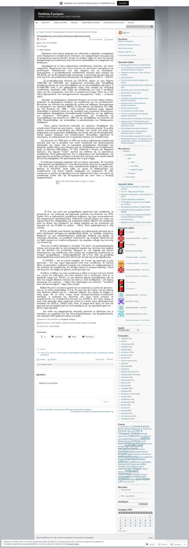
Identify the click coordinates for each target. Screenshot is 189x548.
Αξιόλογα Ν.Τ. (45, 22)
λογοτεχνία (124, 413)
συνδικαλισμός (139, 476)
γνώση (121, 443)
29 (150, 526)
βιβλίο (145, 438)
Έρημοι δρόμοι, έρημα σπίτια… (131, 93)
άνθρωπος (134, 436)
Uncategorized (126, 419)
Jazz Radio (134, 166)
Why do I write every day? (130, 108)
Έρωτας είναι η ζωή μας (125, 48)
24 (125, 526)
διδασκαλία (148, 443)
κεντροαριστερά (102, 352)
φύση (123, 363)
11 (130, 520)
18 (130, 523)
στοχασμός (143, 474)
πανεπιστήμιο (125, 344)
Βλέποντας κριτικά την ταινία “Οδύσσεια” (135, 90)
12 (135, 520)
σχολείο (123, 358)
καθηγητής (137, 454)
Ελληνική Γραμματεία (128, 372)
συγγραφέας (124, 476)
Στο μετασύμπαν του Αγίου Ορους (132, 111)
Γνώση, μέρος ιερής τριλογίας (127, 55)
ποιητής (121, 472)
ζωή (131, 451)
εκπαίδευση (88, 352)
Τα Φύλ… (147, 270)
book (122, 341)
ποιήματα (124, 350)
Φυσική (144, 434)
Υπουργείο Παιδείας (129, 433)
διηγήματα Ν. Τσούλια (128, 394)
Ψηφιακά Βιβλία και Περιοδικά (91, 22)
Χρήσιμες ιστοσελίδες (60, 22)
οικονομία (122, 464)
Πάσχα (129, 431)
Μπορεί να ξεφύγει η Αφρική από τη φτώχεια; (136, 136)
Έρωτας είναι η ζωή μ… (132, 276)
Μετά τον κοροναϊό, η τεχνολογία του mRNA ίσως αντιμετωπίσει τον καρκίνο (65, 409)
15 (150, 520)
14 (145, 520)
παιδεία (143, 464)
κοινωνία (124, 411)
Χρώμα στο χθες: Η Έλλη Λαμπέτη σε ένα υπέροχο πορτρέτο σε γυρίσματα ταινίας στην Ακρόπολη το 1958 (136, 124)
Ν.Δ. (47, 352)
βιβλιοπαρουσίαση (125, 441)
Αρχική (37, 23)
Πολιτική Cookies (73, 544)
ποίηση (144, 469)
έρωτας (148, 436)
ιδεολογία (144, 452)
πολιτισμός (124, 352)
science (122, 426)
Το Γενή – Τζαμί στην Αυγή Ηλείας (132, 192)
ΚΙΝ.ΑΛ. (121, 429)
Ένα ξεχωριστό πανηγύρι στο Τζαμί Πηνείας (136, 65)
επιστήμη (124, 397)
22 (150, 523)
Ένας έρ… (147, 320)
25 (130, 526)
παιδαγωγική (135, 464)
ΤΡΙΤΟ (133, 162)
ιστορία (123, 408)
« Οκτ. (120, 531)
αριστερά (65, 352)
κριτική (140, 457)
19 (135, 523)
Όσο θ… (133, 282)
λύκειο (142, 459)
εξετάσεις (142, 449)
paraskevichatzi (130, 251)
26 (135, 526)
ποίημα (136, 468)
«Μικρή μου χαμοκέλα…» (126, 52)
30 (120, 528)
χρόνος (124, 482)
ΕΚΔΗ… (145, 307)
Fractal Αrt (131, 173)
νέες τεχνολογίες (126, 416)
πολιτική (48, 32)
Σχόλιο (106, 401)
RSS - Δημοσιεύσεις (128, 496)
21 (145, 523)
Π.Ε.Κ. (150, 429)
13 (140, 520)
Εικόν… (144, 257)
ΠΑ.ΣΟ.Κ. (53, 352)
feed (126, 32)
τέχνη (133, 479)
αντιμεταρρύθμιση (74, 352)
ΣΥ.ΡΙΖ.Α (59, 352)
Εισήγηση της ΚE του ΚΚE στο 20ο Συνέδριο (136, 222)
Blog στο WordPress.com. (45, 537)
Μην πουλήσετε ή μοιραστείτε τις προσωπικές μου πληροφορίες (73, 537)
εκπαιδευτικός (125, 402)
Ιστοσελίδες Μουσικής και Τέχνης (113, 22)
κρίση (134, 456)
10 (125, 520)
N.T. (126, 232)
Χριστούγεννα (123, 436)
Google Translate (137, 170)
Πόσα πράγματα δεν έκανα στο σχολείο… (135, 128)
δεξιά (82, 352)
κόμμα (94, 352)
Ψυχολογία (124, 377)
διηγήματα (124, 391)
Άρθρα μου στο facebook (125, 41)
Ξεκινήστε (123, 3)
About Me (131, 22)
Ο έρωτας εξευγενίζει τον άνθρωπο (133, 199)
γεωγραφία (124, 388)
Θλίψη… (133, 244)
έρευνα (142, 436)
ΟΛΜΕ (145, 429)
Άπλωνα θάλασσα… (128, 77)
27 (140, 526)
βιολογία (124, 386)
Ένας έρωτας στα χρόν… (133, 320)
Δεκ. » (125, 531)
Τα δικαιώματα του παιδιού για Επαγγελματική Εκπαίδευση (91, 412)
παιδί (128, 464)
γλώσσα (143, 441)
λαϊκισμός (111, 352)
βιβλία (123, 383)
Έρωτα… (146, 276)
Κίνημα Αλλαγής (132, 429)
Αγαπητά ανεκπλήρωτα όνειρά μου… (129, 45)
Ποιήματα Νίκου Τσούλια (129, 374)
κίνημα (130, 454)
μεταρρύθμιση (44, 355)
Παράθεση (53, 359)
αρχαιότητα (137, 439)
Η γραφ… (145, 314)
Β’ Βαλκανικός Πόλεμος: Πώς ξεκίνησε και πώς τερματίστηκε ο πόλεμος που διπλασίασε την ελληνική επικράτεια (137, 141)
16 (120, 523)
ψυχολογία (130, 482)
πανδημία (122, 466)
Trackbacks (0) (99, 359)
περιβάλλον (125, 347)
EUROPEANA (131, 155)
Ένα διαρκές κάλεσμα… (132, 263)
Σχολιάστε (110, 39)
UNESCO (126, 151)
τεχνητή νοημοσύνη (127, 361)
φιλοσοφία (124, 366)
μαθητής (123, 461)
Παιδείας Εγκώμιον (51, 13)
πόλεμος (136, 474)
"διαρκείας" (124, 338)
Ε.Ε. (131, 426)
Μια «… (133, 232)
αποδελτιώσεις (126, 380)
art (119, 426)
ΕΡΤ (129, 159)
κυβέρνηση (148, 457)
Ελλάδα (136, 426)
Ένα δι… (146, 263)
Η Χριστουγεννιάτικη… (132, 257)
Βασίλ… (137, 301)
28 (145, 526)
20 (140, 523)
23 (120, 526)
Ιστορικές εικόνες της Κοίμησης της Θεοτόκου (136, 119)
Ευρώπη (124, 369)
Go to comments (97, 39)
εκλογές (121, 446)
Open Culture (130, 177)
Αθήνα (127, 426)
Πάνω (151, 538)
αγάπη (120, 439)
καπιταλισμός (146, 454)
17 (125, 523)
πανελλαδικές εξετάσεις (135, 466)
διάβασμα (130, 443)
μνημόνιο (132, 462)
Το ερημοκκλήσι (126, 95)
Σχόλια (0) (110, 359)
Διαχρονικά (74, 22)
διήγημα (140, 443)
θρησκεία (124, 405)
